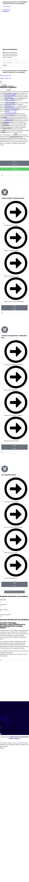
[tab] (14, 169)
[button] (6, 11)
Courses (8, 90)
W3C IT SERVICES (15, 738)
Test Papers (6, 720)
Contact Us (6, 722)
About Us (5, 715)
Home (4, 84)
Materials (5, 718)
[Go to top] (0, 740)
